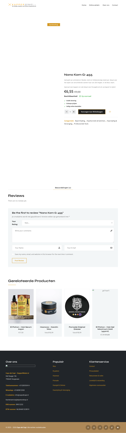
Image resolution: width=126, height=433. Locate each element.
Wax (54, 366)
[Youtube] (117, 427)
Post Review (19, 260)
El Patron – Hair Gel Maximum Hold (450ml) (105, 329)
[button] (109, 111)
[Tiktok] (105, 427)
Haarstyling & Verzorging (61, 390)
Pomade (56, 380)
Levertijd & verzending (97, 380)
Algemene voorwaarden (97, 385)
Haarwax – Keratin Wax (49, 328)
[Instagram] (88, 427)
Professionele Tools (81, 124)
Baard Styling (80, 121)
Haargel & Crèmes (59, 385)
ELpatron (56, 371)
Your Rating (14, 222)
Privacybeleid (94, 371)
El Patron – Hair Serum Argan (21, 328)
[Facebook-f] (99, 427)
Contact (92, 366)
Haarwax (56, 376)
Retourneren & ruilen (96, 376)
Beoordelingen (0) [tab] (63, 188)
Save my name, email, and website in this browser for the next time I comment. (44, 254)
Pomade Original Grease (77, 328)
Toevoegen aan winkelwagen (92, 112)
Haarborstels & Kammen (96, 121)
